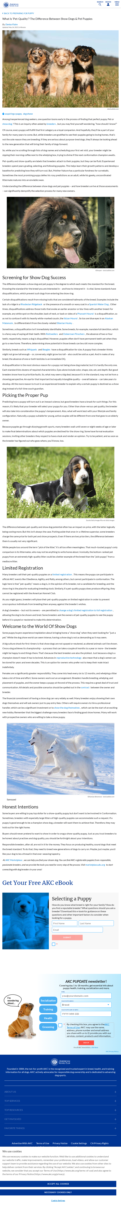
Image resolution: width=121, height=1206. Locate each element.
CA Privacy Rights (99, 1143)
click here (94, 1047)
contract (85, 687)
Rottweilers (52, 333)
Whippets (32, 349)
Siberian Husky (64, 323)
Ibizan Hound (70, 318)
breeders (51, 123)
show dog (7, 123)
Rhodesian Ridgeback (31, 304)
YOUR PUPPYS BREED (67, 1001)
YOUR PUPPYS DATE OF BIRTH (69, 1009)
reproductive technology (69, 657)
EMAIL (63, 991)
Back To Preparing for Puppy (19, 13)
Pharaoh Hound (85, 313)
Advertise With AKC (22, 1143)
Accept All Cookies (58, 1184)
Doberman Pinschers (74, 333)
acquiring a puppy (13, 113)
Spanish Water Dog (99, 304)
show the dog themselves (67, 707)
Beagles (46, 349)
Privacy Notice (60, 1143)
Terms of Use (42, 1143)
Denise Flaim (11, 24)
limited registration (62, 574)
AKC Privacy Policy (112, 1051)
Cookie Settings (58, 1200)
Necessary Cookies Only (58, 1192)
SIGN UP (86, 1043)
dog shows (28, 113)
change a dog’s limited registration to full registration (85, 610)
